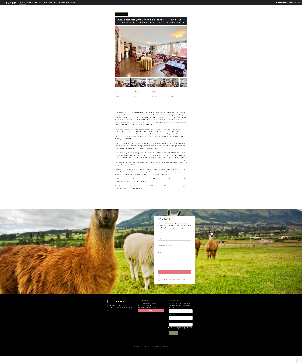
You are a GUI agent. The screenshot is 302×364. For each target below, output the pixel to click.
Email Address (173, 308)
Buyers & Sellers (32, 2)
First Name (172, 314)
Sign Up (173, 332)
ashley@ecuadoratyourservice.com (170, 275)
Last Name (172, 321)
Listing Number (165, 245)
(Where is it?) (169, 245)
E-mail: (159, 239)
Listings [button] (22, 2)
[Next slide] (185, 52)
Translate (298, 2)
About (40, 2)
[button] (123, 82)
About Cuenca (48, 2)
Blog (55, 2)
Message (160, 252)
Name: (159, 232)
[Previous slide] (117, 52)
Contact (73, 2)
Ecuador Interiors (64, 2)
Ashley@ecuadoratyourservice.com (147, 303)
